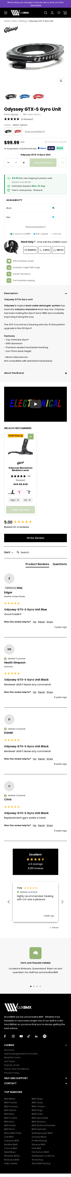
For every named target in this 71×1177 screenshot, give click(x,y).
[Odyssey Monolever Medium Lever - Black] (11, 492)
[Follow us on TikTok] (31, 1036)
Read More (36, 5)
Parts (14, 21)
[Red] (18, 131)
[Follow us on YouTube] (23, 1036)
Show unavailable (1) (35, 131)
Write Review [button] (35, 538)
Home (7, 21)
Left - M (27, 500)
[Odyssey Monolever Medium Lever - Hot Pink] (20, 492)
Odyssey (14, 114)
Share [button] (50, 621)
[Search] (45, 12)
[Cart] (65, 13)
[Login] (52, 12)
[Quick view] (31, 436)
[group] (35, 522)
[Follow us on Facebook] (8, 1036)
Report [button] (41, 621)
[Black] (8, 131)
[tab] (37, 564)
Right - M (15, 500)
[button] (35, 293)
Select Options (34, 114)
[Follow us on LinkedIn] (39, 1036)
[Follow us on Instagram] (16, 1036)
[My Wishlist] (59, 13)
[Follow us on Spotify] (47, 1036)
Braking (23, 21)
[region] (35, 901)
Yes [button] (34, 621)
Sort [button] (7, 552)
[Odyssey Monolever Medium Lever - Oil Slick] (28, 492)
